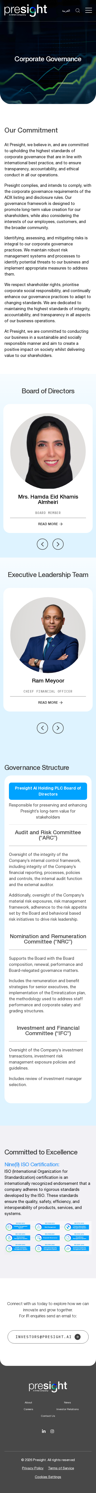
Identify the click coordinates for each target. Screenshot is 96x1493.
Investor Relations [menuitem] (67, 1409)
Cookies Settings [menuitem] (48, 1477)
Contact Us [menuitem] (48, 1415)
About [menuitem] (28, 1402)
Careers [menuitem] (28, 1409)
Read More (48, 524)
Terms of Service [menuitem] (61, 1468)
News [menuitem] (67, 1402)
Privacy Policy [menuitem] (33, 1468)
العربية (66, 10)
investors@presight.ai (44, 1337)
